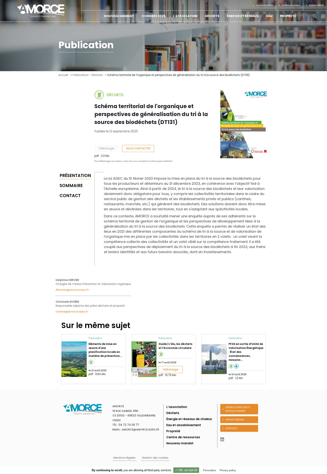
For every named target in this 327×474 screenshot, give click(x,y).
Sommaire (71, 186)
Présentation (75, 176)
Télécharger (106, 148)
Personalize (209, 470)
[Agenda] (323, 16)
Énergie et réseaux (243, 16)
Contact (70, 196)
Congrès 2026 (154, 16)
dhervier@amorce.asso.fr (72, 290)
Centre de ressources (183, 437)
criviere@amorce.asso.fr (72, 311)
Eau (269, 16)
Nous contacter (138, 148)
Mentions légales (124, 458)
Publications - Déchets (88, 75)
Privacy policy (228, 470)
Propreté (288, 16)
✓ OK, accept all (186, 470)
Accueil (63, 75)
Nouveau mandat (119, 16)
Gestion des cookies (155, 458)
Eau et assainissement (183, 425)
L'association (185, 16)
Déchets (212, 16)
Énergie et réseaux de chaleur (189, 419)
